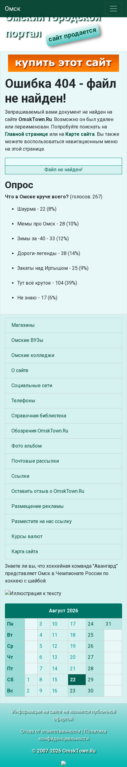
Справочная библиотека (38, 416)
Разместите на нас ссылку (41, 521)
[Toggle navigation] (113, 8)
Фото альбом (26, 446)
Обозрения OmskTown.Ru (39, 431)
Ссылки (20, 476)
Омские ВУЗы (27, 340)
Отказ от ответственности (50, 731)
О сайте (19, 370)
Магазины (23, 325)
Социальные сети (31, 385)
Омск (12, 8)
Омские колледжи (32, 355)
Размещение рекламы (37, 506)
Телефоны (23, 401)
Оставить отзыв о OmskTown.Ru (47, 491)
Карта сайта (24, 551)
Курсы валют (27, 536)
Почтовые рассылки (35, 461)
